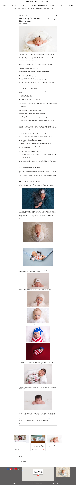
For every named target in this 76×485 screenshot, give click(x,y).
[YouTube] (16, 469)
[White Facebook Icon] (17, 1)
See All (61, 432)
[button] (33, 5)
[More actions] (56, 15)
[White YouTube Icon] (12, 1)
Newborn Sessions (31, 8)
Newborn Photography (22, 8)
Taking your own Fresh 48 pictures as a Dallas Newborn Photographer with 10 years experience (38, 445)
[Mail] (59, 484)
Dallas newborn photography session (54, 445)
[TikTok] (7, 1)
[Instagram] (14, 469)
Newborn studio (46, 8)
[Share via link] (26, 423)
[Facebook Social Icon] (8, 469)
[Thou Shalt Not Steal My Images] (21, 439)
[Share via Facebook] (19, 423)
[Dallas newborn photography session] (54, 439)
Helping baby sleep (39, 8)
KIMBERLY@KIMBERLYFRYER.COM (38, 483)
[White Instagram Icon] (9, 1)
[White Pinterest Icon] (15, 1)
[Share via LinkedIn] (24, 423)
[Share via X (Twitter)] (21, 423)
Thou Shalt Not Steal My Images (21, 445)
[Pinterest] (11, 469)
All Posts (15, 8)
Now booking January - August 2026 (36, 1)
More (52, 8)
